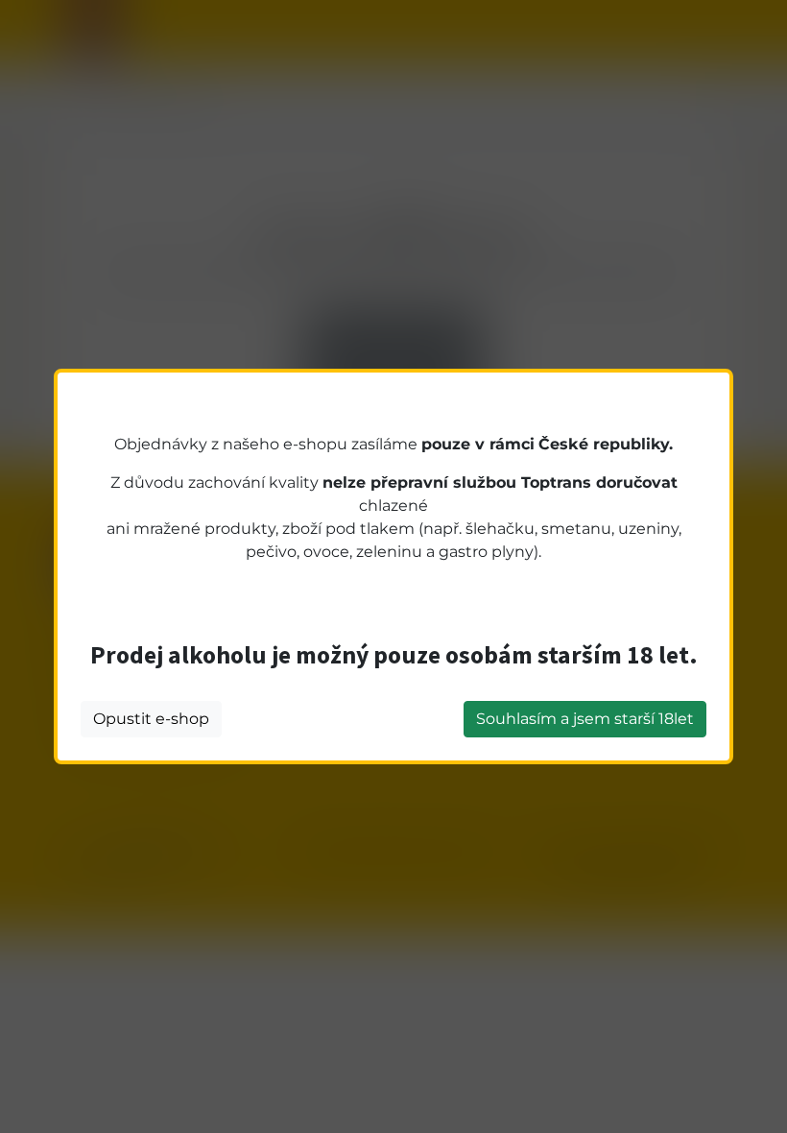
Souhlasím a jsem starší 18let (585, 719)
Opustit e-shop (151, 719)
